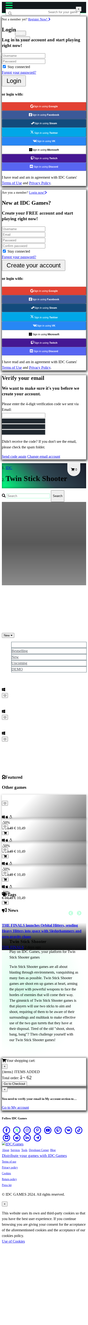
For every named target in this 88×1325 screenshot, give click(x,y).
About (5, 1150)
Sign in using (46, 106)
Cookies (6, 1173)
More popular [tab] (21, 645)
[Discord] (6, 1137)
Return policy (9, 1179)
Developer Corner (39, 1150)
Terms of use (9, 1161)
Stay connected (19, 67)
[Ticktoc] (79, 1130)
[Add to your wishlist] (5, 695)
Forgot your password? (19, 72)
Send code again (14, 456)
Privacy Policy (39, 183)
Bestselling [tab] (19, 651)
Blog (53, 1150)
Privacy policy (10, 1167)
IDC (9, 468)
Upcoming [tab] (19, 663)
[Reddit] (17, 1137)
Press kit (6, 1185)
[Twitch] (58, 1130)
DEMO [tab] (17, 669)
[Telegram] (37, 1137)
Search (57, 496)
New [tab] (15, 657)
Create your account (34, 265)
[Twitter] (17, 1130)
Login (14, 80)
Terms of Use (12, 183)
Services (15, 1150)
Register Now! (38, 19)
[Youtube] (48, 1130)
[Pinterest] (37, 1130)
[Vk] (68, 1130)
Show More (11, 745)
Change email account (43, 456)
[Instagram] (27, 1130)
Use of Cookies (13, 1241)
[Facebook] (6, 1130)
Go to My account (15, 1107)
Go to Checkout (14, 1084)
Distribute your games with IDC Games (34, 1155)
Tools (24, 1150)
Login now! (37, 192)
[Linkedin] (27, 1137)
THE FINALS (13, 947)
